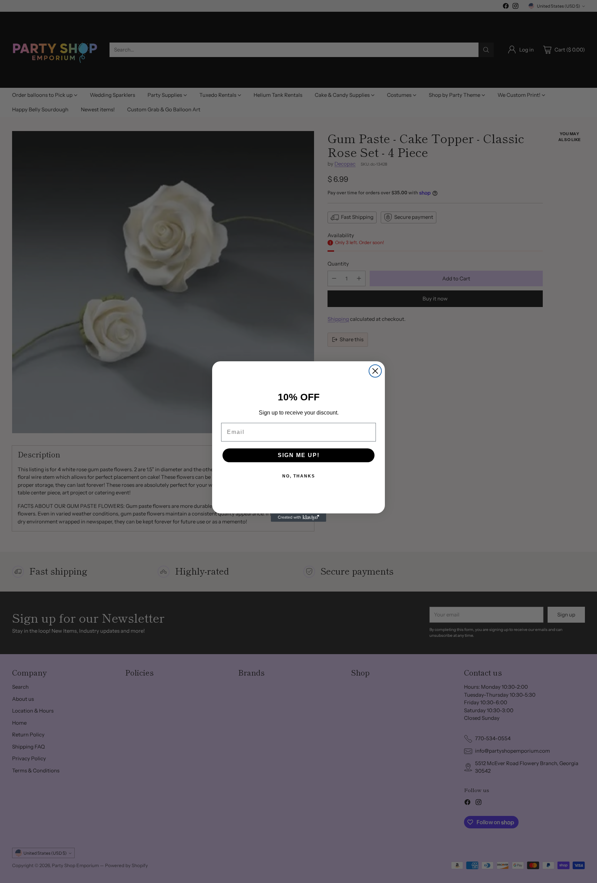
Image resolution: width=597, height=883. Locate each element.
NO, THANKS (298, 476)
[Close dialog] (375, 371)
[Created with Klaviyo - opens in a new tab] (298, 517)
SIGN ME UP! (299, 455)
